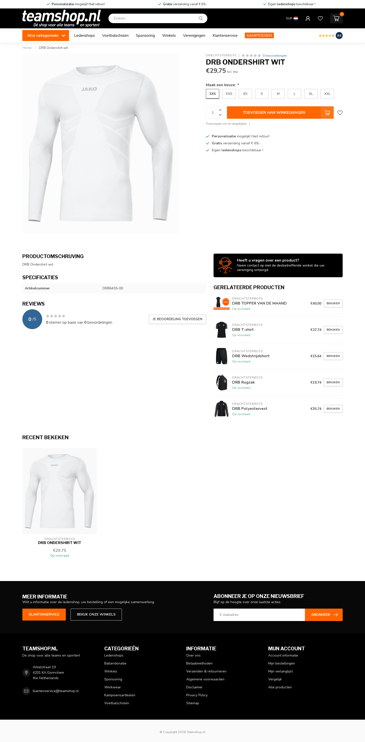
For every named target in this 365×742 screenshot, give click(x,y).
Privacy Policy (197, 695)
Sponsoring (145, 35)
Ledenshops (84, 35)
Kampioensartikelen (119, 695)
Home (27, 48)
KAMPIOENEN (259, 35)
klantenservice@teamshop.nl (56, 691)
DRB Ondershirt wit (53, 48)
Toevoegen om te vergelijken (226, 123)
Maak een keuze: (222, 84)
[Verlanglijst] (320, 18)
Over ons (193, 655)
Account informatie (283, 655)
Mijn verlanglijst (280, 671)
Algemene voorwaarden (205, 679)
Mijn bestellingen (281, 663)
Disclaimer (194, 687)
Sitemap (192, 703)
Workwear (112, 687)
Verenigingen (194, 35)
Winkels (169, 35)
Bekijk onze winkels (96, 614)
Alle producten (280, 687)
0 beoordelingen (275, 55)
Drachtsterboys (221, 55)
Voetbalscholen (115, 35)
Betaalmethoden (199, 663)
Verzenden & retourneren (206, 671)
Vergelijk (275, 679)
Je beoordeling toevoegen (177, 319)
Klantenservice (225, 35)
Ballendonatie (115, 663)
